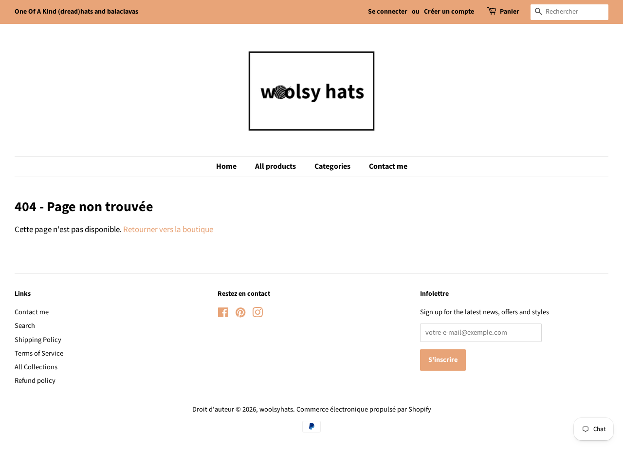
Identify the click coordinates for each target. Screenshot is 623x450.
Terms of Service (39, 353)
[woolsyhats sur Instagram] (257, 314)
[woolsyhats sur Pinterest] (240, 314)
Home (226, 166)
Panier (509, 12)
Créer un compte (449, 12)
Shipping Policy (38, 340)
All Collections (36, 367)
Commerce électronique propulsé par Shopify (363, 409)
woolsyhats (276, 409)
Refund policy (35, 381)
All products (275, 166)
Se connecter (387, 12)
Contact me (388, 166)
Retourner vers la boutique (168, 229)
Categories (332, 166)
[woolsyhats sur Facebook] (223, 314)
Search (25, 326)
